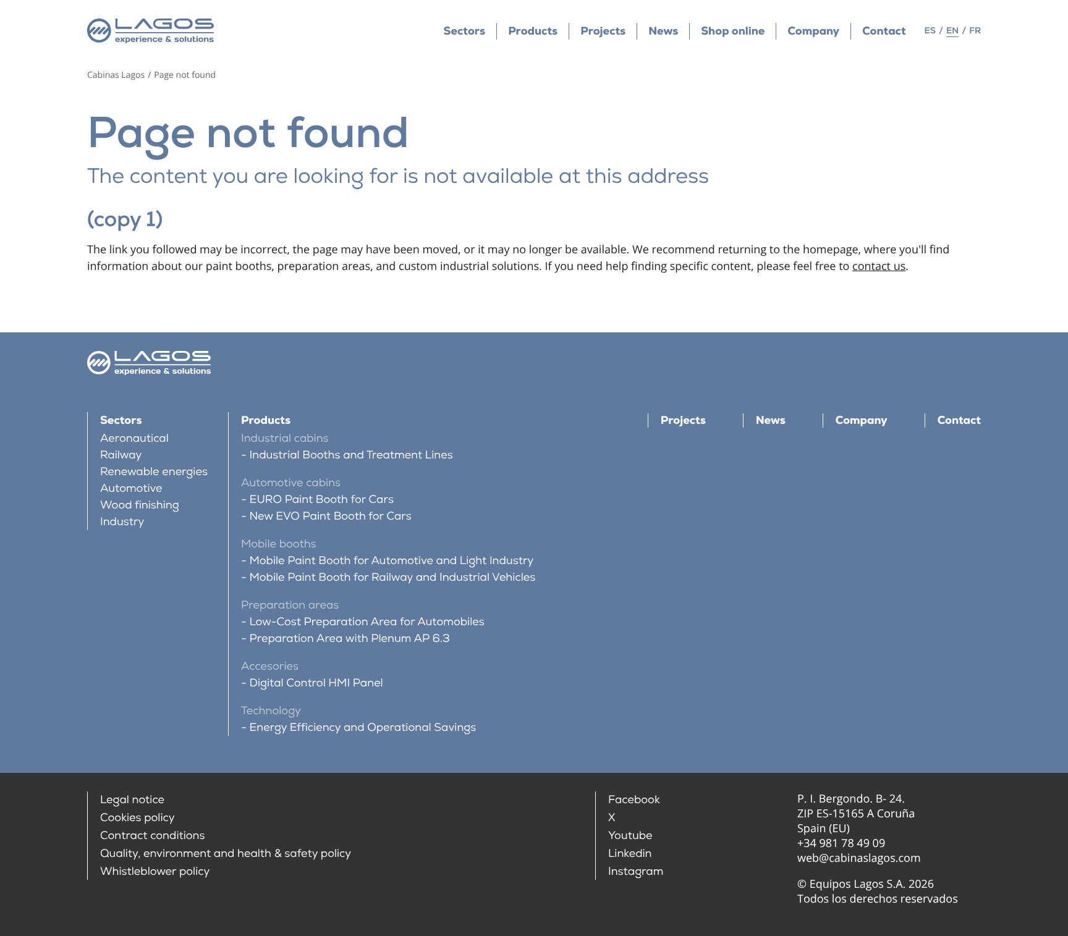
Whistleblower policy (155, 871)
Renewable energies (154, 472)
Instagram (635, 871)
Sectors (465, 31)
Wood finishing (139, 505)
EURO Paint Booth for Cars (322, 499)
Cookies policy (137, 818)
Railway (121, 455)
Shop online (733, 31)
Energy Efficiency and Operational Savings (363, 727)
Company (813, 31)
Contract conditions (152, 835)
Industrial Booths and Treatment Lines (351, 455)
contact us (878, 266)
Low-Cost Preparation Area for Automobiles (367, 622)
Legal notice (132, 800)
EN (952, 30)
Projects (602, 31)
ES (930, 30)
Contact (883, 31)
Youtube (630, 835)
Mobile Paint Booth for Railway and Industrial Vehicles (392, 577)
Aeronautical (134, 438)
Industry (122, 522)
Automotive (131, 488)
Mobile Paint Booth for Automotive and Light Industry (391, 561)
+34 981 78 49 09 (841, 843)
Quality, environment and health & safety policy (225, 853)
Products (532, 31)
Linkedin (630, 853)
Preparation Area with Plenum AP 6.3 (350, 638)
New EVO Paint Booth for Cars (331, 516)
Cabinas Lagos (116, 75)
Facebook (634, 800)
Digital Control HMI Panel (316, 683)
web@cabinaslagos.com (859, 858)
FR (975, 30)
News (663, 31)
